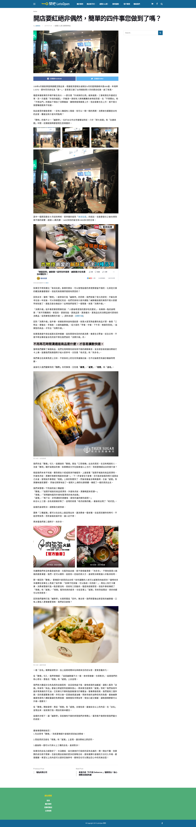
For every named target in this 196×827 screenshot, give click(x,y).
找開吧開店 (48, 807)
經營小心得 (104, 4)
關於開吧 (80, 4)
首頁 (48, 800)
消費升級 (79, 316)
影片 (47, 283)
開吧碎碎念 (67, 26)
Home (35, 11)
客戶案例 (127, 4)
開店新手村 (91, 4)
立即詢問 (48, 811)
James (37, 26)
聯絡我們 (137, 4)
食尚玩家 (82, 216)
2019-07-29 (48, 26)
